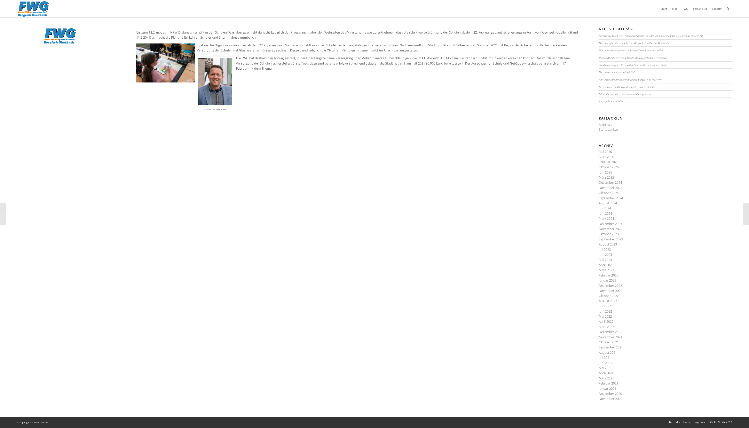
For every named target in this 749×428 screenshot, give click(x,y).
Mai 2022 (605, 316)
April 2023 (606, 265)
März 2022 (606, 327)
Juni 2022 (605, 311)
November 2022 (610, 291)
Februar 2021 (608, 383)
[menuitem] (663, 8)
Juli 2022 (605, 306)
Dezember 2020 (610, 394)
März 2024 (606, 218)
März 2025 (606, 177)
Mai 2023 (605, 260)
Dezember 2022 (610, 286)
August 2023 (608, 244)
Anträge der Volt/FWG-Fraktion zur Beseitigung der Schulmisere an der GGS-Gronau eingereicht (651, 35)
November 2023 (610, 229)
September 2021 (611, 347)
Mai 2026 (605, 152)
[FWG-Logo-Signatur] (33, 8)
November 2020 (610, 399)
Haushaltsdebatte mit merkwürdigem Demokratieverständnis (631, 50)
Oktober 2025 (609, 167)
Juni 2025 (605, 172)
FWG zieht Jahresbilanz (611, 101)
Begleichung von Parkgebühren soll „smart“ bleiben (627, 87)
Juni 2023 (605, 255)
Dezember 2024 (610, 182)
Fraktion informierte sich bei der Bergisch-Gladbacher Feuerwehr (634, 43)
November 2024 (610, 188)
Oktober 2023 (609, 234)
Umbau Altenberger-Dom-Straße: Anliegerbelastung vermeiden (633, 57)
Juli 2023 (605, 249)
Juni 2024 (605, 213)
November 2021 (610, 337)
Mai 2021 (605, 368)
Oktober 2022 (609, 296)
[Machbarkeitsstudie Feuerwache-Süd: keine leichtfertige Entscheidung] (3, 214)
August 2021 (608, 352)
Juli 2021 (605, 357)
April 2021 (606, 373)
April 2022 (606, 321)
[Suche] (728, 8)
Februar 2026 (608, 162)
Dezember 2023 (610, 224)
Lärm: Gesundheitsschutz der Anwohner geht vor (625, 94)
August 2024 (608, 203)
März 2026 (606, 157)
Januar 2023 (607, 280)
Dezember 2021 (610, 332)
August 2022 (608, 301)
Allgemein (606, 124)
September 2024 (611, 198)
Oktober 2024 (609, 193)
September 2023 (611, 239)
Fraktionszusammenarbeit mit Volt (617, 72)
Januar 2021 (607, 388)
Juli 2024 (605, 208)
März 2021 (606, 378)
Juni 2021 (605, 363)
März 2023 (606, 270)
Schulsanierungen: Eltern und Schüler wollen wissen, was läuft (632, 65)
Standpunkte (608, 129)
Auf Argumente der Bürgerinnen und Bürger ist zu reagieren (630, 79)
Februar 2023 (608, 275)
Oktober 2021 (609, 342)
